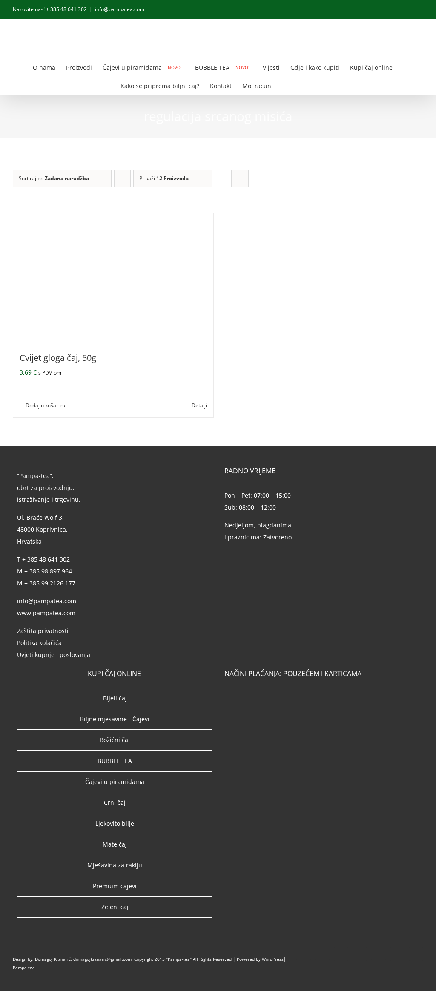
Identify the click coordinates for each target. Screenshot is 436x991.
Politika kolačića (40, 643)
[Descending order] (122, 178)
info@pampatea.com (119, 9)
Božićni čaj (115, 740)
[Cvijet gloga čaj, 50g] (113, 277)
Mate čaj (115, 844)
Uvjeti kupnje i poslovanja (53, 655)
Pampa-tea (24, 968)
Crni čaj (115, 802)
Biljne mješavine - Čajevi (114, 719)
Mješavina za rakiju (114, 865)
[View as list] (240, 178)
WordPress (273, 959)
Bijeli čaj (115, 698)
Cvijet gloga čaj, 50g (58, 357)
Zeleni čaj (115, 907)
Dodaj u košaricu (45, 405)
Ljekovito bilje (114, 823)
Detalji (199, 405)
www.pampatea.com (46, 613)
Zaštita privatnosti (43, 631)
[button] (303, 85)
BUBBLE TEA (115, 761)
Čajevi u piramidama (114, 782)
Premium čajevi (115, 886)
